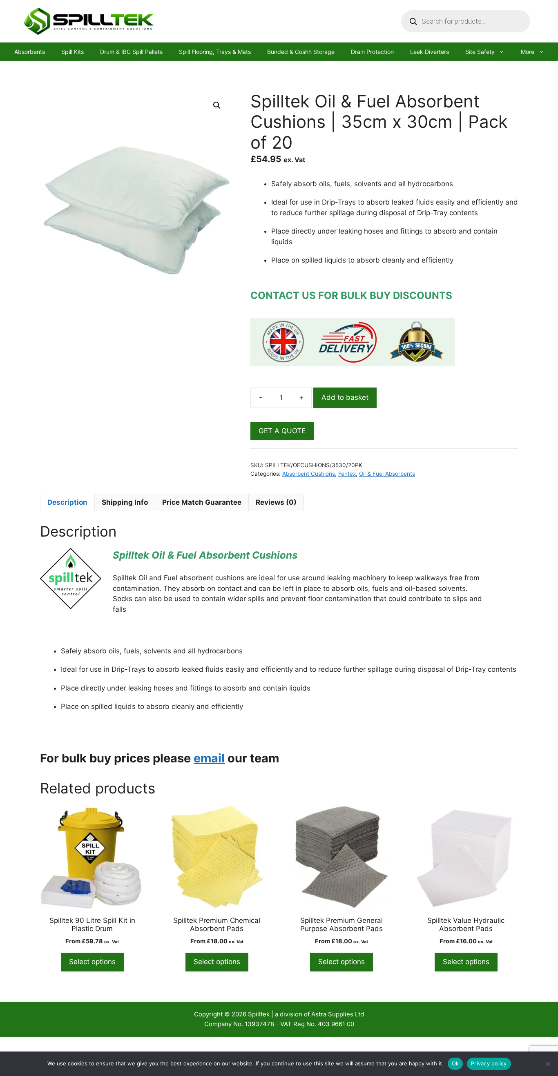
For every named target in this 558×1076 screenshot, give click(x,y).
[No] (548, 1064)
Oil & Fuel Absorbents (387, 473)
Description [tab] (67, 502)
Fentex (347, 473)
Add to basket (344, 397)
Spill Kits (72, 51)
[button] (217, 105)
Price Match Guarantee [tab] (201, 502)
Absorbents (29, 51)
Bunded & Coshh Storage (301, 51)
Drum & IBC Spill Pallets (131, 51)
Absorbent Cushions (308, 473)
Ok (455, 1063)
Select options (92, 962)
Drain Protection (372, 51)
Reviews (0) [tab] (276, 502)
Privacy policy (489, 1063)
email (209, 758)
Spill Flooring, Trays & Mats (215, 51)
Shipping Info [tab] (125, 502)
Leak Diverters (429, 51)
